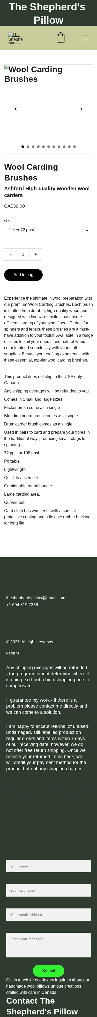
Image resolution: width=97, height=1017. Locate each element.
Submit (48, 971)
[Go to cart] (60, 38)
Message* (15, 929)
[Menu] (86, 38)
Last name (15, 881)
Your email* (16, 905)
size (8, 221)
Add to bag (23, 275)
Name (11, 857)
